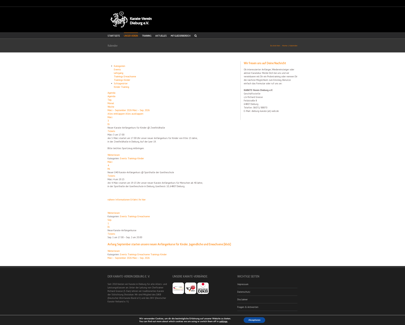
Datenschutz (243, 291)
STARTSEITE (114, 35)
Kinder (117, 86)
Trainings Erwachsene (125, 76)
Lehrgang (118, 72)
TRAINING (146, 35)
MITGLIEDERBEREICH (180, 35)
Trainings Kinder (122, 79)
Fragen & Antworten (247, 307)
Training (125, 86)
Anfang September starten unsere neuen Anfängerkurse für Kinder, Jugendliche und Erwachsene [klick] (169, 244)
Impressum (242, 284)
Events (117, 69)
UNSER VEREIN (131, 35)
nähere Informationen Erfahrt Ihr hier (127, 199)
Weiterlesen (114, 154)
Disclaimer (242, 299)
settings (223, 321)
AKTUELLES (161, 35)
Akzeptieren (254, 320)
